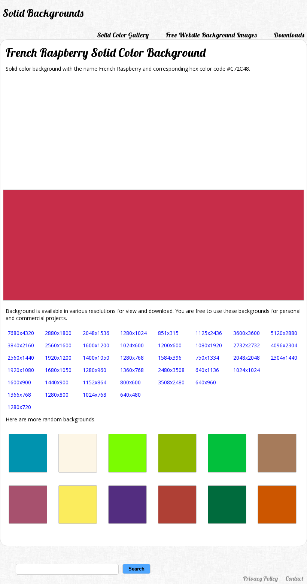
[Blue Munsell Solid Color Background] (28, 470)
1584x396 (170, 357)
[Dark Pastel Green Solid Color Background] (227, 470)
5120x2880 (284, 332)
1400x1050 (96, 357)
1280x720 (19, 407)
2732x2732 (246, 345)
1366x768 (19, 394)
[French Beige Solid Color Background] (277, 470)
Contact (294, 578)
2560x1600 (58, 345)
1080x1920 (208, 345)
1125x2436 (208, 332)
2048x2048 (246, 357)
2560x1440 (20, 357)
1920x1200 (58, 357)
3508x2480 (171, 382)
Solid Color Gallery (123, 35)
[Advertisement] (153, 133)
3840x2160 (20, 345)
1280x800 (57, 394)
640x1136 (207, 370)
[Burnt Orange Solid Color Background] (277, 521)
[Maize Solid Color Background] (77, 521)
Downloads (289, 35)
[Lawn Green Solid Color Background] (127, 470)
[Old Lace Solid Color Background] (77, 470)
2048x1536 (96, 332)
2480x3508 (171, 370)
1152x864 (94, 382)
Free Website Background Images (211, 35)
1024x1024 (246, 370)
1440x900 (57, 382)
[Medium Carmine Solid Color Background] (177, 521)
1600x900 (19, 382)
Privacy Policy (260, 578)
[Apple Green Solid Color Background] (177, 470)
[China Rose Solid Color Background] (28, 521)
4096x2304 (284, 345)
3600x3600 (246, 332)
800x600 (130, 382)
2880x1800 (58, 332)
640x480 (130, 394)
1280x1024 (133, 332)
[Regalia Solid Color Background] (127, 521)
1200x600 (170, 345)
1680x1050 (58, 370)
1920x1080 (20, 370)
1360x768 (132, 370)
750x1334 (207, 357)
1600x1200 (96, 345)
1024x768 (94, 394)
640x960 (205, 382)
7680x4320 (20, 332)
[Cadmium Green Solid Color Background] (227, 521)
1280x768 (132, 357)
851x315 (168, 332)
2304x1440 (284, 357)
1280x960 (94, 370)
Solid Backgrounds (43, 12)
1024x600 (132, 345)
